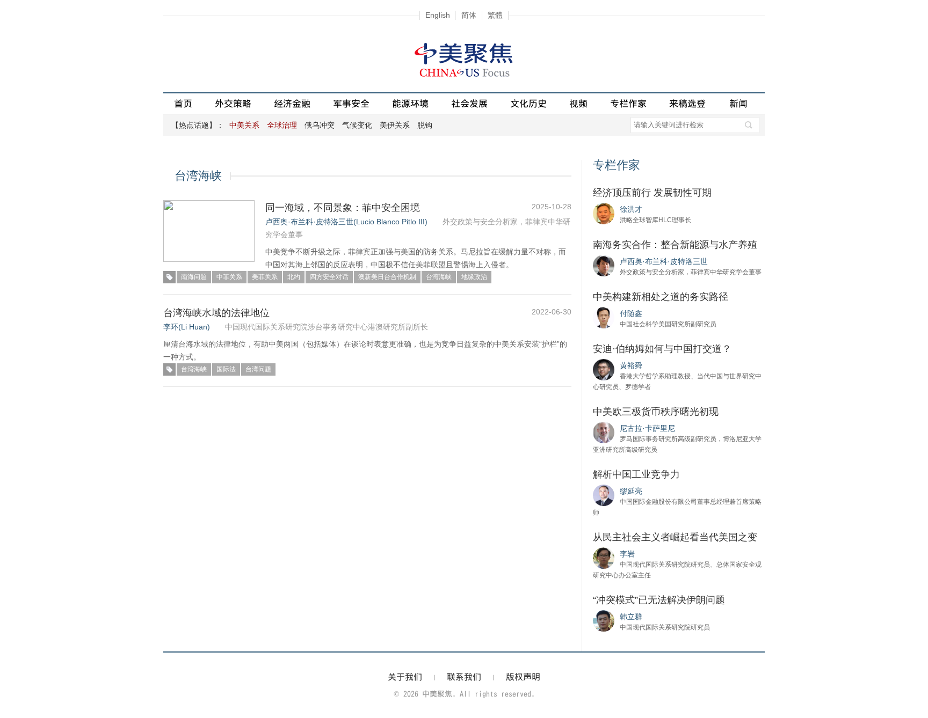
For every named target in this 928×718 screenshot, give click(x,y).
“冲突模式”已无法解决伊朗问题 (659, 600)
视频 (578, 103)
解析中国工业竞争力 (636, 474)
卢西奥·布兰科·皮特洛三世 (664, 261)
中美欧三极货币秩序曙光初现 (656, 411)
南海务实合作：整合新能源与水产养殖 (675, 244)
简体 (468, 15)
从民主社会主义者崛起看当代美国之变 (675, 537)
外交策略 (233, 103)
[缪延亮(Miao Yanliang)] (603, 494)
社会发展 (469, 103)
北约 (293, 277)
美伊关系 (395, 125)
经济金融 (292, 103)
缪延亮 (631, 491)
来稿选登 (687, 103)
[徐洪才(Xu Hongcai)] (603, 213)
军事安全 (351, 103)
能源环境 (410, 103)
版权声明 (523, 676)
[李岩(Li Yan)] (603, 557)
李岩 (627, 554)
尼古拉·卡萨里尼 (647, 428)
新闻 (738, 103)
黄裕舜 (631, 365)
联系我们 (464, 676)
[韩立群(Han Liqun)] (603, 620)
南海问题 (194, 277)
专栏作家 (628, 103)
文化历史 (528, 103)
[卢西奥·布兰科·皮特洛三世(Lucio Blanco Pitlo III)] (603, 265)
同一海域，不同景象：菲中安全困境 (342, 207)
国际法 (226, 369)
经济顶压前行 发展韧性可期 (652, 192)
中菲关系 (229, 277)
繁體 (495, 15)
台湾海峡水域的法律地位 (216, 312)
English (437, 15)
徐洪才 (631, 209)
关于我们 (405, 676)
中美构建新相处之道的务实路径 (660, 296)
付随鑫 (631, 313)
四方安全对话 (329, 277)
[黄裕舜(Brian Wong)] (603, 369)
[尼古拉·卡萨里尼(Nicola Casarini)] (603, 432)
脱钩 (424, 125)
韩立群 (631, 616)
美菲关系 (265, 277)
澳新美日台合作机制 (387, 277)
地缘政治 (474, 277)
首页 (183, 103)
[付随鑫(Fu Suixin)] (603, 317)
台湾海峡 (439, 277)
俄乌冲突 (320, 125)
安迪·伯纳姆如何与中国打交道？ (662, 348)
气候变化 (357, 125)
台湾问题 (258, 369)
